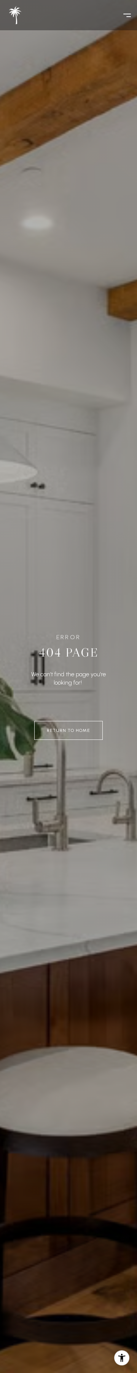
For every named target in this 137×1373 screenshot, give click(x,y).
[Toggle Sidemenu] (123, 15)
